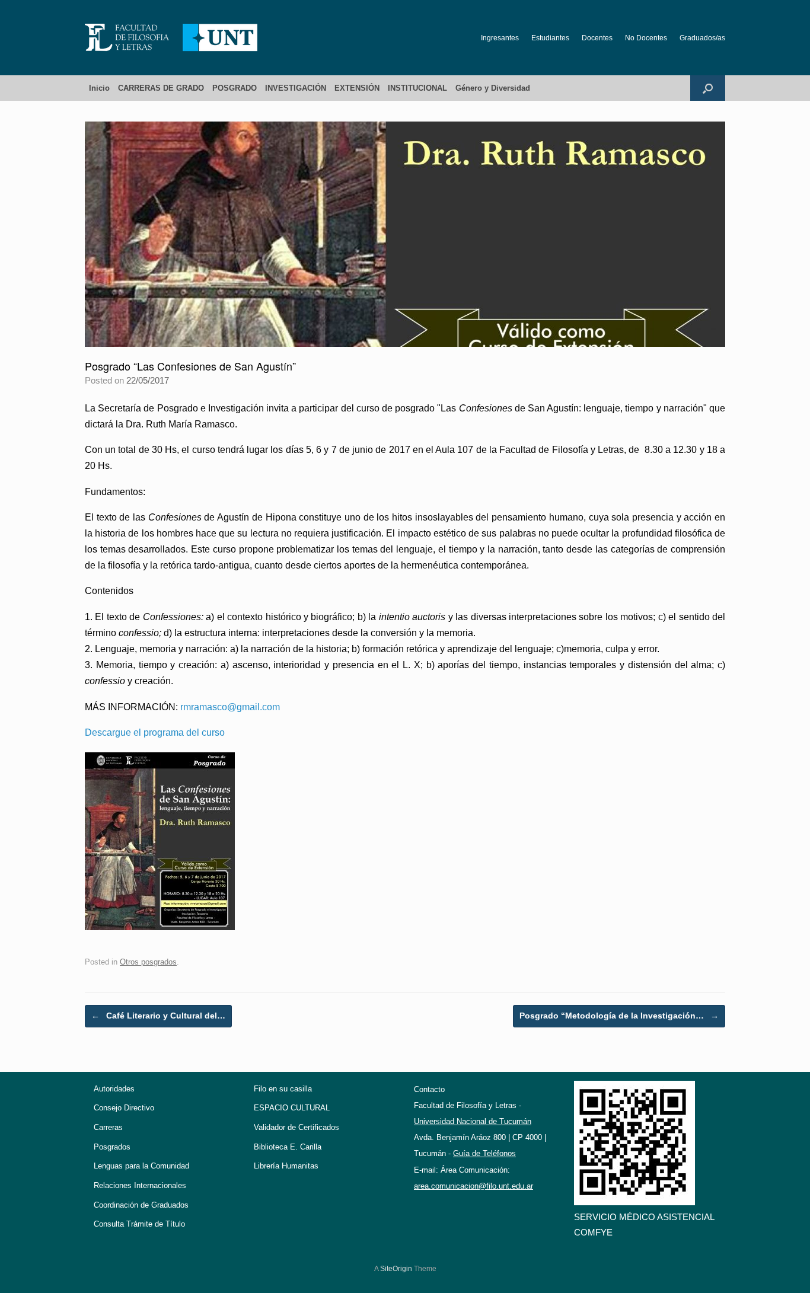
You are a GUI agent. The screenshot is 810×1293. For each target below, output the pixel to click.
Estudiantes (550, 38)
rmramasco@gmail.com (230, 707)
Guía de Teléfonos (484, 1153)
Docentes (597, 38)
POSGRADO (234, 88)
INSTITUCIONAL (417, 88)
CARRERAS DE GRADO (161, 88)
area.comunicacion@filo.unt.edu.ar (473, 1186)
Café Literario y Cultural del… (158, 1015)
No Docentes (646, 38)
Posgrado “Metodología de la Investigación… (619, 1015)
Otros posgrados (148, 961)
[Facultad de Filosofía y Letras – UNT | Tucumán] (171, 38)
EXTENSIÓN (357, 88)
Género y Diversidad (492, 88)
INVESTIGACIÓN (295, 88)
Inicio (99, 88)
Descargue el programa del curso (155, 732)
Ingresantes (500, 38)
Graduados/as (702, 38)
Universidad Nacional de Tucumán (472, 1121)
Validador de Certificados (296, 1127)
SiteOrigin (396, 1268)
